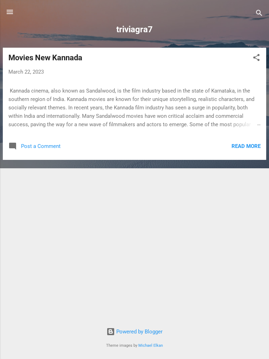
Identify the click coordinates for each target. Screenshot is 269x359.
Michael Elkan (150, 345)
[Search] (259, 14)
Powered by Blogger (139, 331)
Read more (246, 146)
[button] (256, 58)
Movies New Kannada (45, 57)
